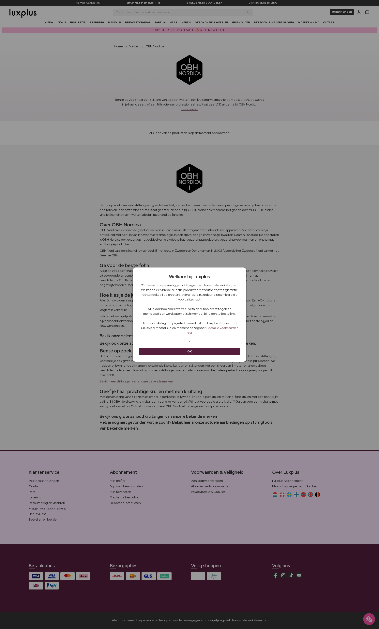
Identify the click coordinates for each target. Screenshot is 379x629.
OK (189, 351)
